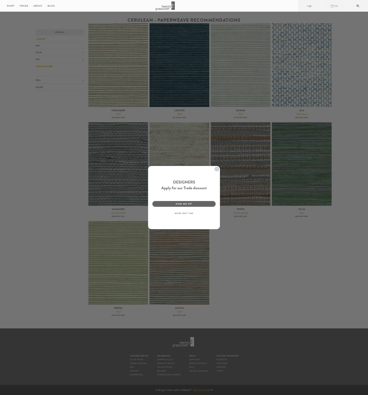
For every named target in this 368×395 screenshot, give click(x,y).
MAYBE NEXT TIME (184, 213)
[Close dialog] (216, 169)
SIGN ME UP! (184, 203)
